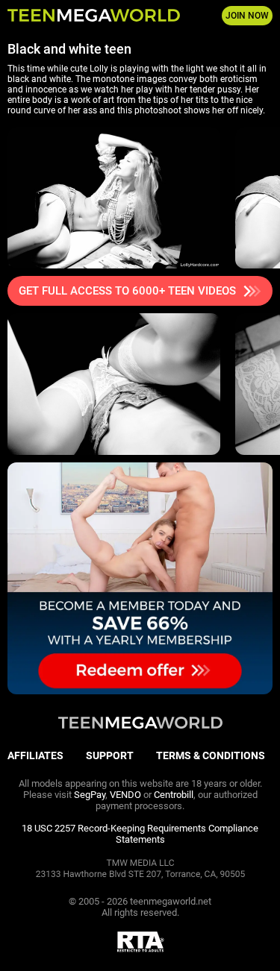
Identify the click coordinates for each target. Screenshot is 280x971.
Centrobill (173, 794)
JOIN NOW (247, 15)
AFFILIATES (35, 755)
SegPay (89, 794)
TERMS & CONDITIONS (210, 755)
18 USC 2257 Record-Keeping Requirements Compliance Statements (140, 834)
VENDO (125, 794)
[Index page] (93, 15)
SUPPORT (110, 755)
